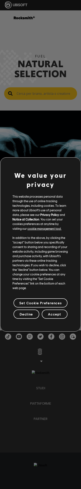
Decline (26, 314)
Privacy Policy (49, 215)
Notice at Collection (25, 219)
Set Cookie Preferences (40, 303)
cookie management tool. (44, 228)
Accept (54, 314)
